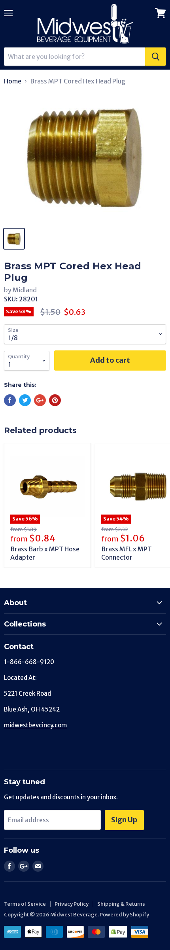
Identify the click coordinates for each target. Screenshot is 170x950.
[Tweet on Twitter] (25, 400)
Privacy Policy (72, 904)
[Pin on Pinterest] (55, 400)
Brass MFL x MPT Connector (126, 553)
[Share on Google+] (40, 400)
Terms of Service (25, 904)
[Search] (155, 56)
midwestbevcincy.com (35, 725)
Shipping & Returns (121, 904)
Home (12, 81)
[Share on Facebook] (10, 400)
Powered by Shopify (124, 914)
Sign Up (124, 819)
